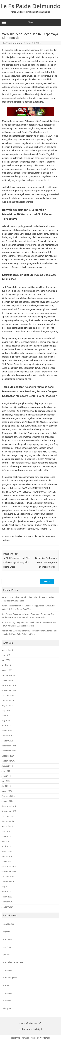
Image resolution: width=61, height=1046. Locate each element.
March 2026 (7, 670)
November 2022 (9, 871)
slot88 (6, 985)
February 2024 (8, 796)
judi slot (6, 955)
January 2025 (7, 741)
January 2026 (7, 680)
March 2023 (7, 851)
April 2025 (6, 725)
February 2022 (8, 902)
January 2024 (7, 801)
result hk (7, 947)
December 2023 (9, 806)
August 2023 (7, 826)
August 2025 (7, 705)
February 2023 (8, 856)
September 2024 (9, 761)
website (6, 540)
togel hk (6, 932)
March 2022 (7, 897)
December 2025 (9, 685)
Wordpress (45, 1038)
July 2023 (6, 831)
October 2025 (8, 695)
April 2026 (6, 665)
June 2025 (6, 715)
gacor (31, 536)
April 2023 (6, 846)
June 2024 (6, 776)
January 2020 (7, 907)
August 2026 (7, 650)
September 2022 (9, 882)
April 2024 (6, 786)
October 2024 (8, 756)
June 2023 (6, 836)
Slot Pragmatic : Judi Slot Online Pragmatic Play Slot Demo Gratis (16, 562)
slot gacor (7, 939)
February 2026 (8, 675)
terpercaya (50, 536)
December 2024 (9, 746)
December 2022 (9, 866)
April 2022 (6, 891)
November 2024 (9, 751)
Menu (30, 22)
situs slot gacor (10, 978)
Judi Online (17, 536)
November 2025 (9, 690)
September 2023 (9, 821)
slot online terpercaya (13, 962)
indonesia (39, 536)
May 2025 (6, 720)
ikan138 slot (8, 924)
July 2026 (6, 655)
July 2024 (6, 771)
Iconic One (15, 1038)
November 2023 (9, 811)
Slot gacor (7, 1008)
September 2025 (9, 700)
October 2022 (8, 876)
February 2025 (8, 735)
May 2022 (6, 886)
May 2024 (6, 781)
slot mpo (7, 1001)
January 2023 (7, 861)
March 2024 (7, 791)
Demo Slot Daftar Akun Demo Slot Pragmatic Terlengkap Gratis (46, 562)
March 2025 (7, 730)
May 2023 (6, 841)
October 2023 (8, 816)
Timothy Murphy (14, 43)
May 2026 (6, 660)
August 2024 (7, 766)
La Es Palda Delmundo (30, 6)
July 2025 (6, 710)
